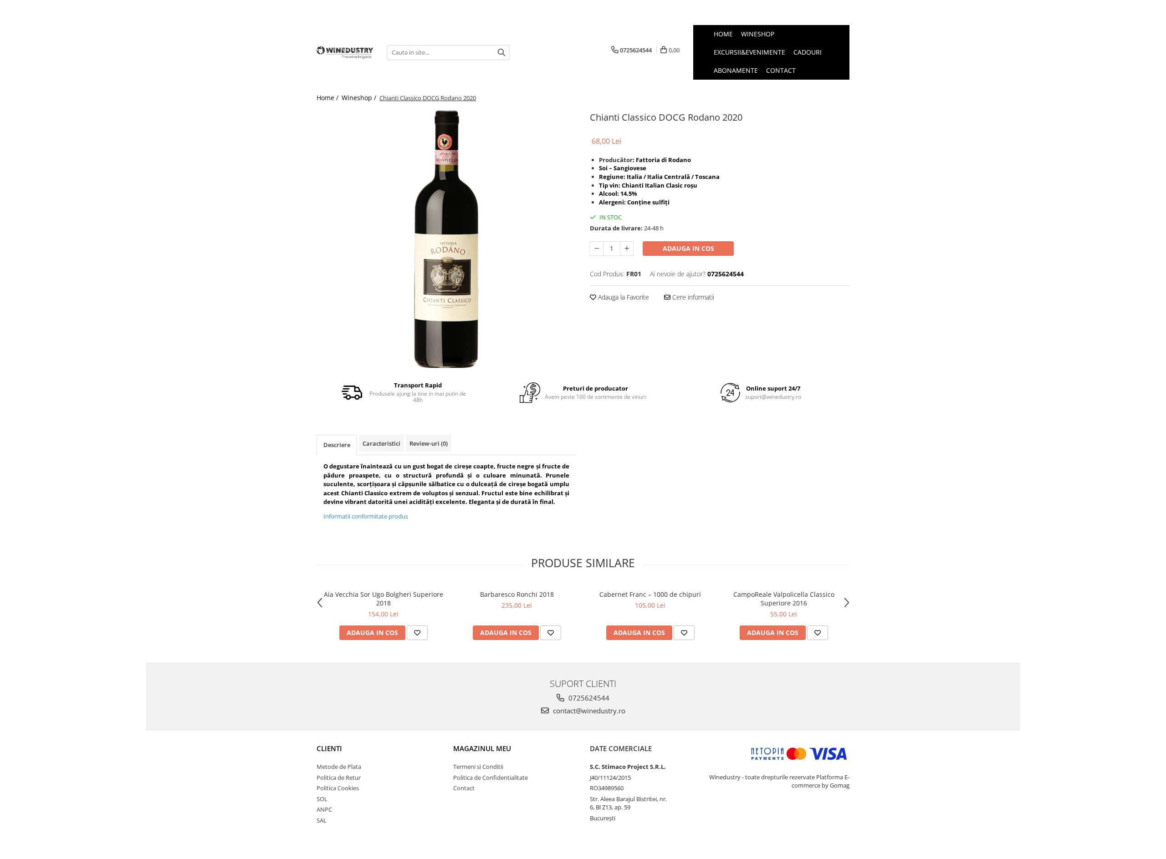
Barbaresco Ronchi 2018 (517, 594)
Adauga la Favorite (622, 297)
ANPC (324, 809)
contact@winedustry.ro (588, 710)
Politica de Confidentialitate (490, 777)
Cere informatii (692, 297)
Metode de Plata (339, 766)
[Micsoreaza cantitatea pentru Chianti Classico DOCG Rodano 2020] (596, 248)
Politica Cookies (338, 788)
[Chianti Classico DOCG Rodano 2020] (446, 239)
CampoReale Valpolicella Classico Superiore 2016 (783, 598)
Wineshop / (360, 97)
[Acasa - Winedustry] (345, 52)
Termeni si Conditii (478, 766)
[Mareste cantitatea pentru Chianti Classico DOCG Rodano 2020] (627, 248)
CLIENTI (329, 748)
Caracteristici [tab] (381, 443)
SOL (322, 799)
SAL (322, 820)
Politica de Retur (339, 777)
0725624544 (588, 697)
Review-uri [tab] (428, 443)
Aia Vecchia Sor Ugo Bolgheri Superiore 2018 (383, 598)
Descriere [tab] (336, 445)
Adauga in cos (688, 248)
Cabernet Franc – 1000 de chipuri (650, 594)
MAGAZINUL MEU (482, 748)
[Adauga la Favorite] (417, 632)
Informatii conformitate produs (365, 516)
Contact (464, 788)
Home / (328, 97)
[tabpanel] (446, 239)
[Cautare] (501, 52)
